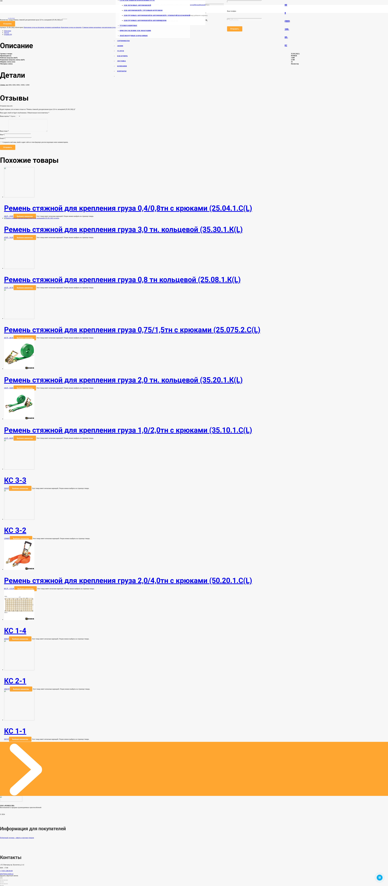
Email (2, 138)
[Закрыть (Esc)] (1, 883)
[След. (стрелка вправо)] (3, 885)
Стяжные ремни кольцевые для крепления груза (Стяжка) (102, 27)
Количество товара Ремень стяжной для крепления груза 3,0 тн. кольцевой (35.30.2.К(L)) (30, 20)
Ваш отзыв (4, 131)
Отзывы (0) (8, 34)
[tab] (196, 31)
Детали (6, 32)
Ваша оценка (5, 116)
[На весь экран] (5, 883)
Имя (2, 134)
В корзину (7, 24)
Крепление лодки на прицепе (71, 27)
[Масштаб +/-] (7, 883)
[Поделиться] (3, 883)
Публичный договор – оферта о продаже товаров (17, 838)
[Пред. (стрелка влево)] (1, 885)
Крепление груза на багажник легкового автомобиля (42, 27)
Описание (7, 31)
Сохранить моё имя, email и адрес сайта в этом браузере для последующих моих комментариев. (35, 142)
